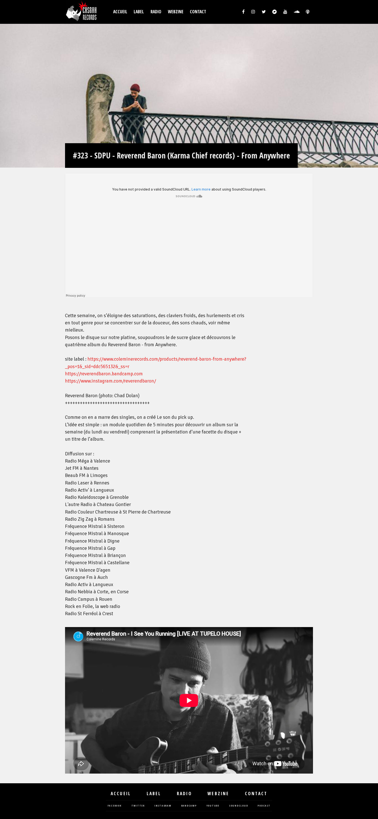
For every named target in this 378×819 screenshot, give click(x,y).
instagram (163, 805)
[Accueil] (81, 12)
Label (139, 11)
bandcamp (189, 805)
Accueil (120, 11)
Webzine (175, 11)
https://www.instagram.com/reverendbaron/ (110, 381)
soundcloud (238, 805)
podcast (264, 805)
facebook (115, 805)
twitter (138, 805)
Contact (198, 11)
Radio (156, 11)
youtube (212, 805)
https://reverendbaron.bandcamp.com (104, 374)
